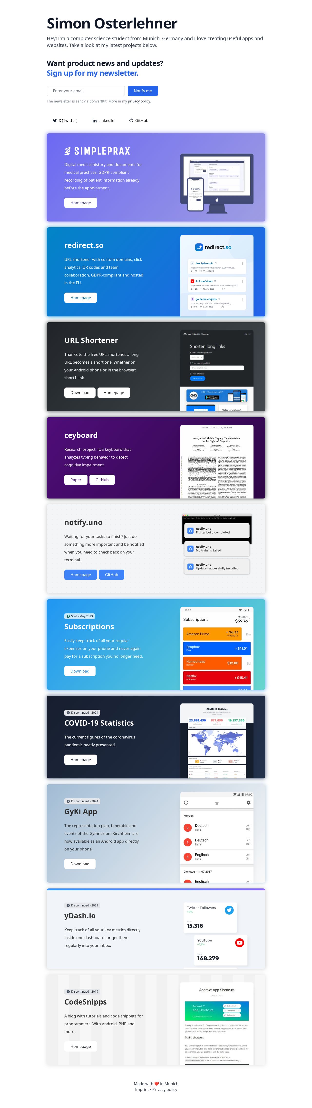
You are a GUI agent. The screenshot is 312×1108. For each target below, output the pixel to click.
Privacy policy (164, 1089)
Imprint (142, 1089)
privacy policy (139, 101)
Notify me (143, 90)
